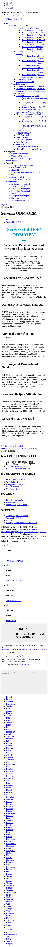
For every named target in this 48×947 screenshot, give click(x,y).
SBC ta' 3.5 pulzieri (24, 140)
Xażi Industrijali (17, 144)
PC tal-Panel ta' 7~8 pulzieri (33, 49)
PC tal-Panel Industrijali (20, 26)
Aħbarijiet (10, 175)
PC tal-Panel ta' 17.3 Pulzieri (33, 35)
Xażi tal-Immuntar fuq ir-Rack (28, 149)
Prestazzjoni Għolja (24, 79)
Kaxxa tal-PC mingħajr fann (27, 95)
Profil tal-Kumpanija (19, 154)
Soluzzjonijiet (11, 182)
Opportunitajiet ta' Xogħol (21, 158)
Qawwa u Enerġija (18, 198)
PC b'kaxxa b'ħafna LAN (32, 109)
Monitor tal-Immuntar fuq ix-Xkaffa (30, 88)
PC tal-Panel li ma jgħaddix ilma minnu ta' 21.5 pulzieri (33, 57)
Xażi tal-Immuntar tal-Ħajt (27, 147)
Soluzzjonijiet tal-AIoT (20, 200)
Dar (7, 220)
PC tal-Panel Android (25, 81)
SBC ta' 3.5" (35, 536)
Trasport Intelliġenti (19, 186)
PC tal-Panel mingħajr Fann (27, 28)
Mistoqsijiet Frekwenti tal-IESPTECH (26, 172)
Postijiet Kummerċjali (20, 196)
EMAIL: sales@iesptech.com (18, 469)
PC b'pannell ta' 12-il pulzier (33, 44)
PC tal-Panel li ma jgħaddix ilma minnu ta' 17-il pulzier (33, 66)
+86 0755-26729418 (14, 561)
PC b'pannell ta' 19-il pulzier (33, 33)
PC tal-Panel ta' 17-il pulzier (33, 37)
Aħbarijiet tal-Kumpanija (21, 177)
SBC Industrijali (17, 130)
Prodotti (9, 23)
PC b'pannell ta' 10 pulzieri (32, 47)
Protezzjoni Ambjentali (20, 191)
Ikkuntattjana (11, 161)
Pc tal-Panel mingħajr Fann (12, 532)
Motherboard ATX (23, 133)
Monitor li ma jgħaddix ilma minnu (30, 91)
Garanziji (15, 170)
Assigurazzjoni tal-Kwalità (22, 165)
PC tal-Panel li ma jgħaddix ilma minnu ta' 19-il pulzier (33, 62)
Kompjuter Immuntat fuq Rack (28, 114)
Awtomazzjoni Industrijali (21, 184)
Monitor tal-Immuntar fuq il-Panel (30, 86)
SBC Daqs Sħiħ (22, 135)
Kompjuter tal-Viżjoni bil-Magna (29, 112)
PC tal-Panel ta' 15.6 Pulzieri (33, 40)
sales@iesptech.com (14, 581)
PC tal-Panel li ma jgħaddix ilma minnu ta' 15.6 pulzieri (33, 71)
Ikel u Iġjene (16, 193)
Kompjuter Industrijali (20, 93)
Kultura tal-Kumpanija (20, 156)
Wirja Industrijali (18, 84)
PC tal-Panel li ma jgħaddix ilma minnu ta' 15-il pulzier (33, 75)
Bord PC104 (21, 142)
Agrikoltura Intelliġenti (20, 189)
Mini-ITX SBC (22, 137)
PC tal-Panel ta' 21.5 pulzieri (33, 30)
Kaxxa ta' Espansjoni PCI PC (33, 107)
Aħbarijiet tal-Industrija (20, 179)
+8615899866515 (13, 601)
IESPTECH (11, 620)
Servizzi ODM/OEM (19, 168)
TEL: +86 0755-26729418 (17, 466)
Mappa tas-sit (32, 529)
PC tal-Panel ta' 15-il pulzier (33, 42)
